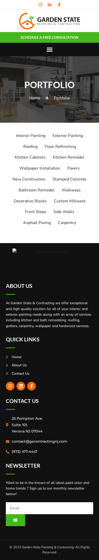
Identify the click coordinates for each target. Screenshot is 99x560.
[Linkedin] (20, 386)
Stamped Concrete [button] (70, 179)
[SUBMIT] (15, 520)
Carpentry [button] (67, 223)
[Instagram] (10, 386)
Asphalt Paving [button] (37, 223)
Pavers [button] (73, 168)
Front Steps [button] (35, 212)
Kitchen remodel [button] (68, 157)
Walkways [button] (71, 190)
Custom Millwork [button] (70, 201)
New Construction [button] (28, 179)
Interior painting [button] (30, 135)
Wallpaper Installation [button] (39, 168)
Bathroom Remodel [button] (37, 190)
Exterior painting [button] (68, 135)
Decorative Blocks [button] (30, 201)
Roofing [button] (30, 146)
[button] (49, 49)
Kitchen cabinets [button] (30, 157)
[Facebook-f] (31, 386)
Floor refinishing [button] (60, 146)
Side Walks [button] (64, 212)
